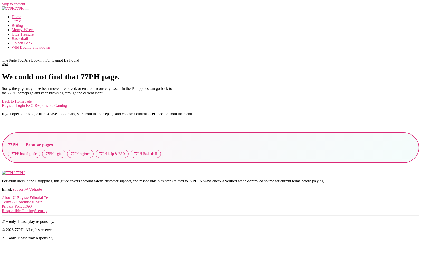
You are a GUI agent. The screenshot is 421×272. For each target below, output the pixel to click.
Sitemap (40, 211)
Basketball (20, 39)
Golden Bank (22, 43)
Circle (16, 21)
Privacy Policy (13, 206)
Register (8, 105)
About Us (9, 198)
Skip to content (13, 4)
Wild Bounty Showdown (31, 47)
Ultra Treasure (23, 34)
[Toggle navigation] (27, 9)
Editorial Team (41, 198)
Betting (17, 25)
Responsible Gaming (51, 105)
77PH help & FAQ (112, 154)
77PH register (80, 154)
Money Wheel (23, 30)
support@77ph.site (27, 189)
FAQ (30, 105)
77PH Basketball (145, 154)
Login (20, 105)
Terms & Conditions (17, 202)
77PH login (54, 154)
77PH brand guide (24, 154)
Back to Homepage (17, 101)
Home (16, 17)
